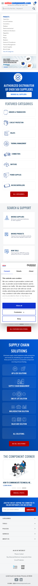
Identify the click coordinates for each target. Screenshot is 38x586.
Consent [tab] (7, 271)
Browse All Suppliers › (19, 94)
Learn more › (7, 485)
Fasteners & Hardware (9, 31)
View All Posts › (19, 493)
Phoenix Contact (19, 554)
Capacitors (6, 19)
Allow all (19, 305)
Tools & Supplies (7, 47)
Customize (18, 312)
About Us (6, 539)
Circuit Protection (8, 21)
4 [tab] (26, 324)
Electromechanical (8, 28)
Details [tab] (19, 271)
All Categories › (19, 194)
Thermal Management (9, 44)
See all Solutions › (19, 444)
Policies (6, 529)
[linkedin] (21, 579)
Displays (5, 26)
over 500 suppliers (21, 89)
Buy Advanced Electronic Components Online (19, 557)
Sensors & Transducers (9, 42)
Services (6, 534)
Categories (7, 518)
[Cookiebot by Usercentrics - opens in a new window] (27, 265)
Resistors (5, 40)
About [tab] (31, 271)
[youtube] (16, 579)
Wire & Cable (6, 49)
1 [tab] (10, 324)
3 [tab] (21, 324)
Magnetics (6, 33)
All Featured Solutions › (19, 329)
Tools (5, 523)
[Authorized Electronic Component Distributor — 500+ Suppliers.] (18, 4)
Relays (5, 38)
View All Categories (8, 51)
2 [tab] (15, 324)
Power (5, 35)
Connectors (6, 24)
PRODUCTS (6, 17)
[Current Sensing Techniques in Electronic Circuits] (19, 469)
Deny (19, 319)
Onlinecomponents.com (23, 583)
